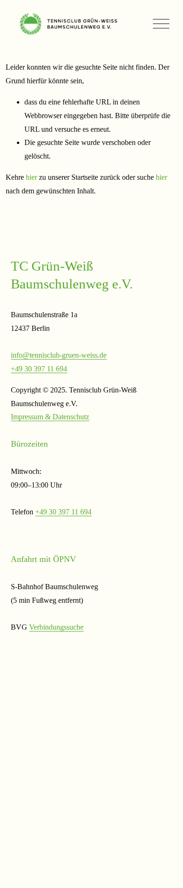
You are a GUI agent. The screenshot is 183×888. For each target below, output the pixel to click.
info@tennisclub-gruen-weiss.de (59, 355)
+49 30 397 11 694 (39, 369)
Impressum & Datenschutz (50, 417)
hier (31, 177)
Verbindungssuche (56, 627)
